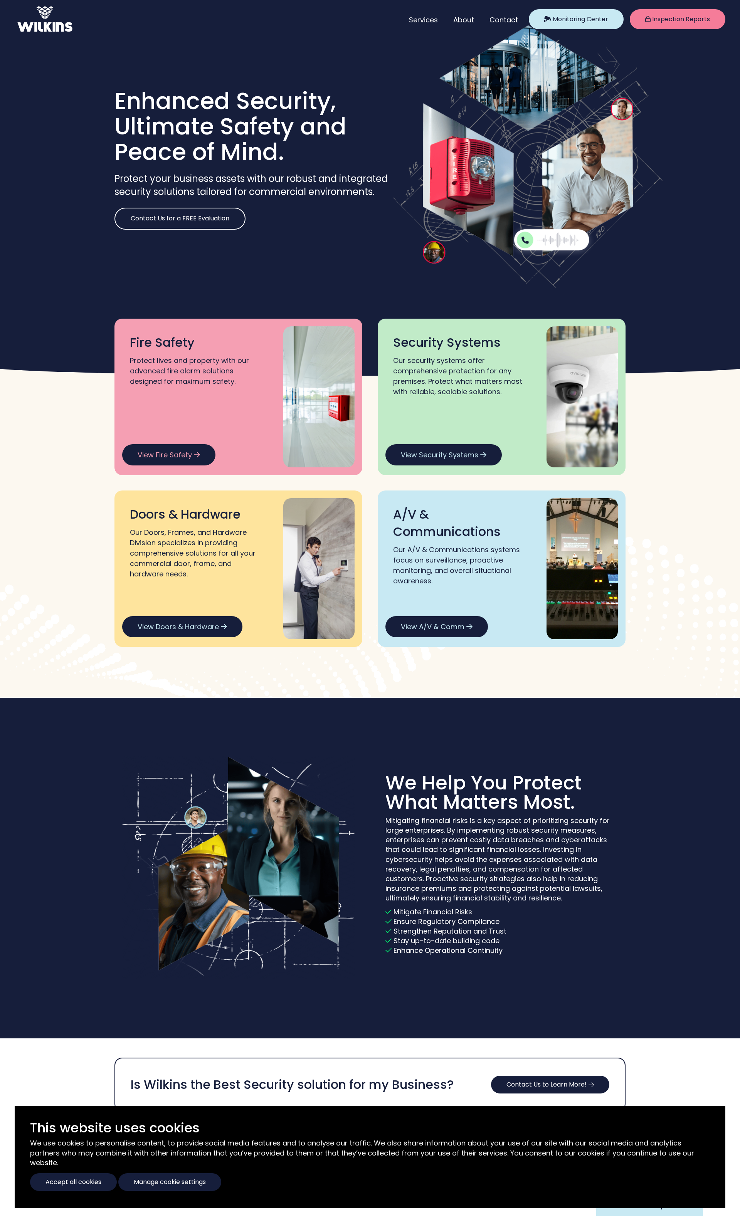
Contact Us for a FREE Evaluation (180, 218)
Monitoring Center (579, 19)
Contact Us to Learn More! (546, 1084)
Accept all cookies (73, 1181)
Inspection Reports (680, 19)
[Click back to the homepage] (31, 19)
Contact (503, 20)
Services (423, 20)
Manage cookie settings (170, 1181)
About (463, 20)
